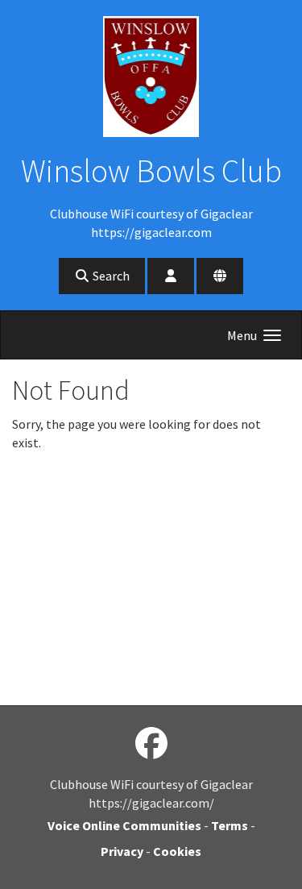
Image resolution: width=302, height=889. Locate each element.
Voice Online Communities (124, 825)
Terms (229, 825)
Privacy (122, 851)
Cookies (177, 851)
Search (110, 276)
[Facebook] (151, 744)
